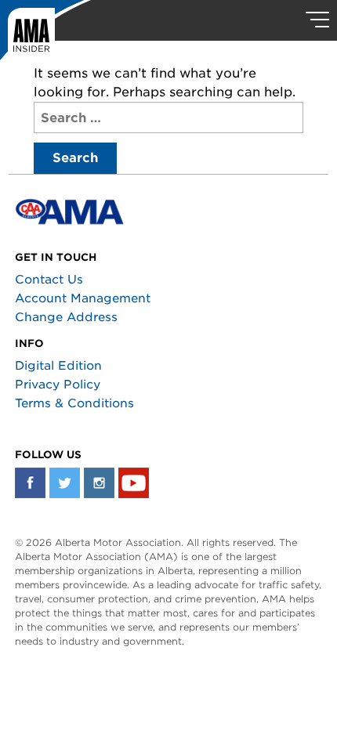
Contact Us (49, 280)
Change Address (66, 317)
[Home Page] (45, 35)
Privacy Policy (57, 385)
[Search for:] (168, 117)
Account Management (82, 298)
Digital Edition (58, 366)
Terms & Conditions (74, 403)
